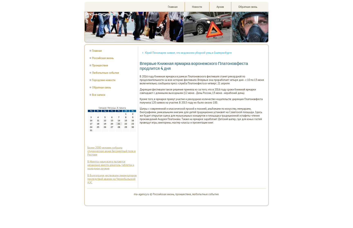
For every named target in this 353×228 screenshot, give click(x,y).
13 (112, 120)
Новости (197, 7)
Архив (220, 7)
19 (105, 124)
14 (119, 120)
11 (98, 120)
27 (112, 127)
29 (126, 127)
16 (133, 120)
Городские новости (103, 80)
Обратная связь (247, 7)
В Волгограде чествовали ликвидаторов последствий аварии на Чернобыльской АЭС (112, 179)
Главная (173, 7)
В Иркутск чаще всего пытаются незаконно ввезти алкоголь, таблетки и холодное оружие (110, 165)
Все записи (98, 95)
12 (105, 120)
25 (98, 127)
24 (91, 127)
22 (126, 124)
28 (119, 127)
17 (91, 124)
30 (133, 127)
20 (112, 124)
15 (126, 120)
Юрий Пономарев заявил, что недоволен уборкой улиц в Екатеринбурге (188, 52)
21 (119, 124)
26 (105, 127)
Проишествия (100, 65)
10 (91, 120)
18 (98, 124)
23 (133, 124)
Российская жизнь (103, 58)
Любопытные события (105, 73)
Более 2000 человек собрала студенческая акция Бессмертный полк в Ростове (111, 151)
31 (91, 130)
